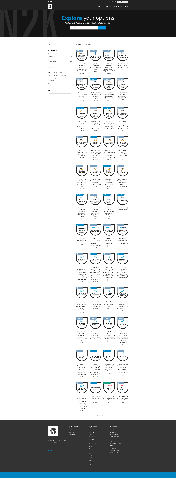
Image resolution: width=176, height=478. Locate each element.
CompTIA (91, 437)
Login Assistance (114, 434)
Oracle (90, 460)
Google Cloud (92, 444)
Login (107, 1)
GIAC (90, 441)
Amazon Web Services (94, 430)
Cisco (90, 434)
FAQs (111, 441)
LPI (90, 453)
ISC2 (90, 448)
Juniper (91, 451)
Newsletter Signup (114, 436)
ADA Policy (112, 445)
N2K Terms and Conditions (116, 452)
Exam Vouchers (72, 430)
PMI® (90, 462)
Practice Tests (71, 432)
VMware (91, 465)
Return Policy (113, 448)
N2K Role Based (93, 458)
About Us (112, 430)
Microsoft (91, 455)
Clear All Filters (52, 44)
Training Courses (72, 434)
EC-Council (91, 439)
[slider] (48, 93)
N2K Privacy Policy (114, 450)
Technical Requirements (115, 443)
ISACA (90, 446)
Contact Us (112, 438)
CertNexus (91, 432)
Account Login (113, 432)
